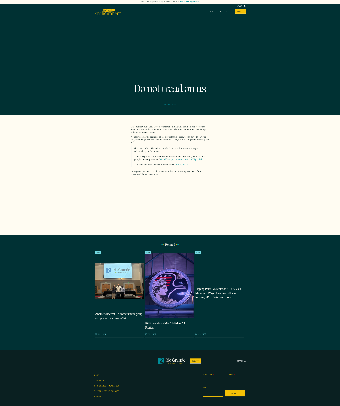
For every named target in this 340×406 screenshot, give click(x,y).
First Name (208, 374)
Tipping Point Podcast (106, 391)
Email (206, 387)
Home (212, 11)
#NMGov (165, 159)
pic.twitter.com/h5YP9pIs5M (186, 159)
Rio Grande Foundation (189, 2)
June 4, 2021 (181, 164)
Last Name (230, 374)
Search (240, 6)
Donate (240, 11)
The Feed (223, 11)
